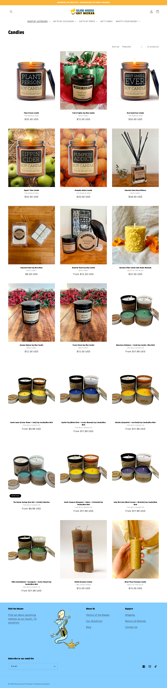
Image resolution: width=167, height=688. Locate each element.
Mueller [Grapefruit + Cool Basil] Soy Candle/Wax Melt (135, 423)
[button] (11, 12)
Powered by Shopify (42, 684)
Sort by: (116, 47)
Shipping (130, 615)
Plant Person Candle (31, 113)
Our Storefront (94, 621)
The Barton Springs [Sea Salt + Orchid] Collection (31, 502)
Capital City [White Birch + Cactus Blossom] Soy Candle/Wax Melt (83, 424)
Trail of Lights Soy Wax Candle (83, 113)
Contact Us (131, 627)
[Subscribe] (54, 666)
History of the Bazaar (97, 615)
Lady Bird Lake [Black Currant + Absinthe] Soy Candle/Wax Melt (135, 503)
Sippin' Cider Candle (31, 190)
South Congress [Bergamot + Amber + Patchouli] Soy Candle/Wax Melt (83, 503)
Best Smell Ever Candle (135, 113)
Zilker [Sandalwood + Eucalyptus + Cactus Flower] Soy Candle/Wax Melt (31, 583)
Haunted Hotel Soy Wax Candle (83, 268)
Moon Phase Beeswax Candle (135, 582)
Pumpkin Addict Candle (83, 190)
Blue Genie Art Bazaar (24, 684)
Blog (88, 627)
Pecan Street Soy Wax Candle (83, 345)
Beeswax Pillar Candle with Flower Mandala (135, 268)
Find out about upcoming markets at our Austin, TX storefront (22, 619)
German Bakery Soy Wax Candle (31, 345)
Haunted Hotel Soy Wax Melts (31, 268)
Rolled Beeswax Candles (83, 582)
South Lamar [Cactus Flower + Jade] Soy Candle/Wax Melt (31, 423)
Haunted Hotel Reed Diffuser (135, 190)
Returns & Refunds (135, 621)
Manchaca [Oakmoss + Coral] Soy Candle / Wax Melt (135, 345)
